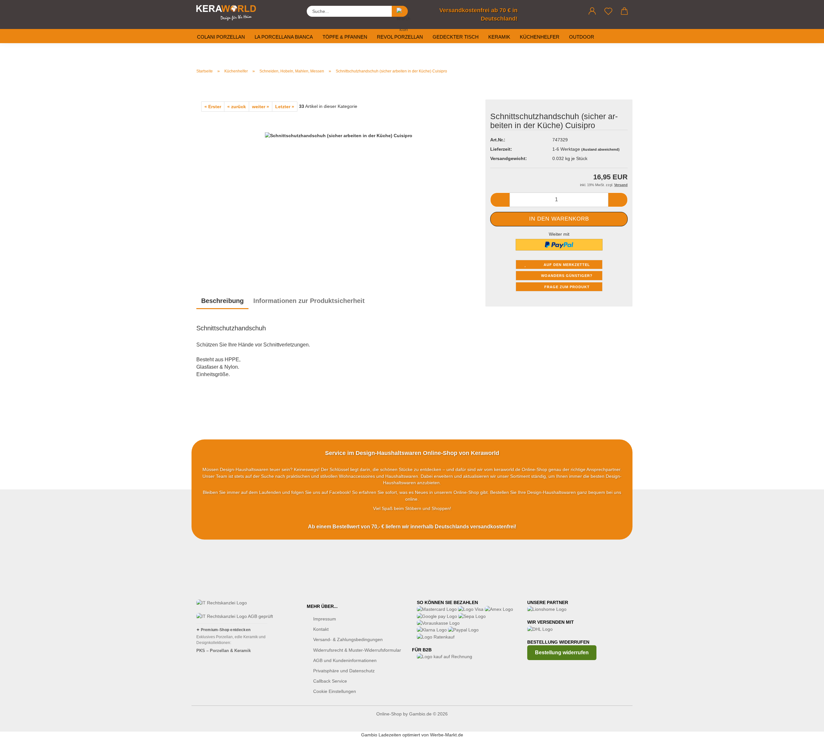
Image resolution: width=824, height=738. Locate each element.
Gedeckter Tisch (456, 37)
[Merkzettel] (608, 11)
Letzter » (284, 106)
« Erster (212, 106)
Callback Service (330, 681)
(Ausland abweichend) (600, 149)
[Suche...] (400, 11)
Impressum (324, 618)
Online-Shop (389, 713)
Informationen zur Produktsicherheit (309, 300)
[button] (592, 11)
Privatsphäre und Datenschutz (344, 670)
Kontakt (321, 629)
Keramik (499, 37)
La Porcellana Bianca (284, 37)
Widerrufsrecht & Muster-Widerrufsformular (357, 650)
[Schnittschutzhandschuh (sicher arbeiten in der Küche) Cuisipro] (338, 191)
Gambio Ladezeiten (381, 734)
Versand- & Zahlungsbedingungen (348, 639)
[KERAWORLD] (228, 13)
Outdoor (581, 37)
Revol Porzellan (400, 37)
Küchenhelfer (539, 37)
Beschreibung (222, 300)
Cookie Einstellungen (334, 691)
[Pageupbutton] (806, 728)
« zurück (236, 106)
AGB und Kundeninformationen (345, 660)
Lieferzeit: (501, 149)
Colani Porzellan (221, 37)
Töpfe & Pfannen (345, 37)
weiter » (260, 106)
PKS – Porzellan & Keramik (223, 650)
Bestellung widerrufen (562, 652)
